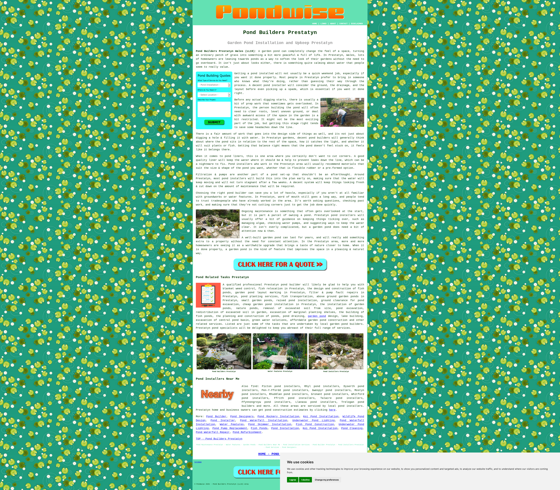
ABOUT (333, 23)
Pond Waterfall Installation (263, 420)
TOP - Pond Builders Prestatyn (219, 438)
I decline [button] (305, 479)
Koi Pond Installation (320, 416)
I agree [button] (292, 479)
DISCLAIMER (357, 23)
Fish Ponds (259, 428)
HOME (314, 23)
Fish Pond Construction (315, 424)
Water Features (232, 424)
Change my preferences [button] (327, 479)
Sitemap (198, 462)
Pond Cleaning (352, 428)
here (332, 409)
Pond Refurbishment (247, 432)
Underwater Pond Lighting (313, 420)
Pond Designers (241, 416)
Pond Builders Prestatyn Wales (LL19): (226, 51)
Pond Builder (216, 416)
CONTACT (343, 23)
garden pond (317, 316)
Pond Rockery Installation (278, 416)
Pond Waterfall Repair (213, 432)
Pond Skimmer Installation (269, 424)
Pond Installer (223, 420)
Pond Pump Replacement (229, 428)
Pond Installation (285, 428)
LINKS (323, 23)
